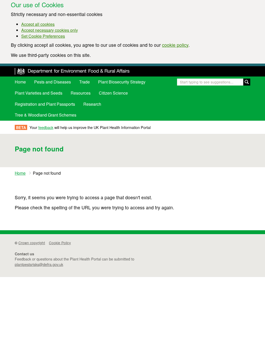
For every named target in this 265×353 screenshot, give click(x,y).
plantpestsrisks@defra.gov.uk (39, 264)
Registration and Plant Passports (45, 104)
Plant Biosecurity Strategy (121, 82)
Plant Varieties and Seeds (38, 93)
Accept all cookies (38, 24)
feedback (45, 127)
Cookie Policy (60, 242)
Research (92, 104)
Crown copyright (31, 242)
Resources (81, 93)
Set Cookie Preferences (43, 36)
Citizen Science (113, 93)
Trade (84, 82)
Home (20, 82)
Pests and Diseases (52, 82)
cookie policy (175, 45)
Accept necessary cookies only (49, 30)
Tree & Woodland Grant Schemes (45, 115)
